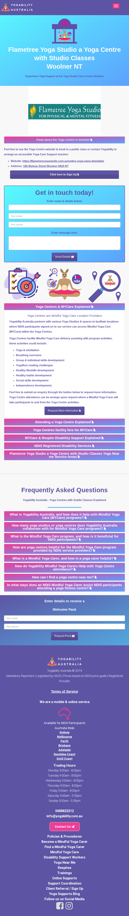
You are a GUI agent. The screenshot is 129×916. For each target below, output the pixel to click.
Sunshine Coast (64, 754)
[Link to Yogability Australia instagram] (69, 906)
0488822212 (64, 811)
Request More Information (63, 410)
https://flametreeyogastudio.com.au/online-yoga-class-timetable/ (63, 161)
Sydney (64, 732)
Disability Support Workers (64, 857)
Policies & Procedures (64, 836)
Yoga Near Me (64, 862)
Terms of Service (64, 691)
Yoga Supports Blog (64, 894)
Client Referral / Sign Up (64, 889)
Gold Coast (65, 758)
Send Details (63, 256)
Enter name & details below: (64, 201)
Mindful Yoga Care (64, 852)
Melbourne (64, 737)
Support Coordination (64, 883)
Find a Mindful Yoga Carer (64, 847)
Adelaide (64, 750)
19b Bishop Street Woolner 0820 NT (46, 166)
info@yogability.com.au (64, 816)
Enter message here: (64, 232)
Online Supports (64, 878)
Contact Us (63, 826)
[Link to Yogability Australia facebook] (59, 906)
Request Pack (63, 636)
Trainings (64, 873)
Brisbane (64, 745)
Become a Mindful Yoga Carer (64, 842)
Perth (64, 741)
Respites (64, 868)
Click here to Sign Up (63, 174)
